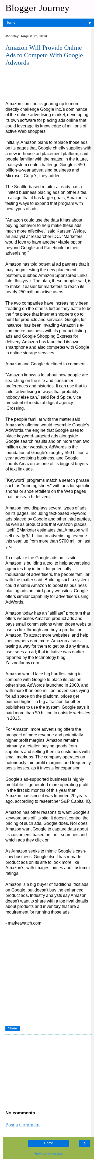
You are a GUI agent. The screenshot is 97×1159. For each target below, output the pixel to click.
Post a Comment (22, 1125)
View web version (48, 1153)
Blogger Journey (37, 8)
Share (12, 1028)
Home (48, 1143)
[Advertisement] (46, 86)
